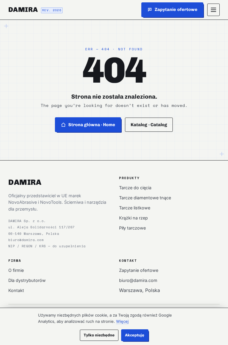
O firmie (16, 270)
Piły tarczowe (132, 227)
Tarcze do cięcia (135, 187)
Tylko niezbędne (99, 335)
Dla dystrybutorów (27, 280)
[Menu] (213, 10)
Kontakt (16, 290)
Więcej (122, 321)
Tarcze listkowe (134, 207)
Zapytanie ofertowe (138, 270)
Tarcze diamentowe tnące (145, 197)
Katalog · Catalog (149, 124)
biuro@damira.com (26, 239)
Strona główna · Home (91, 124)
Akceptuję (135, 335)
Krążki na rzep (133, 217)
